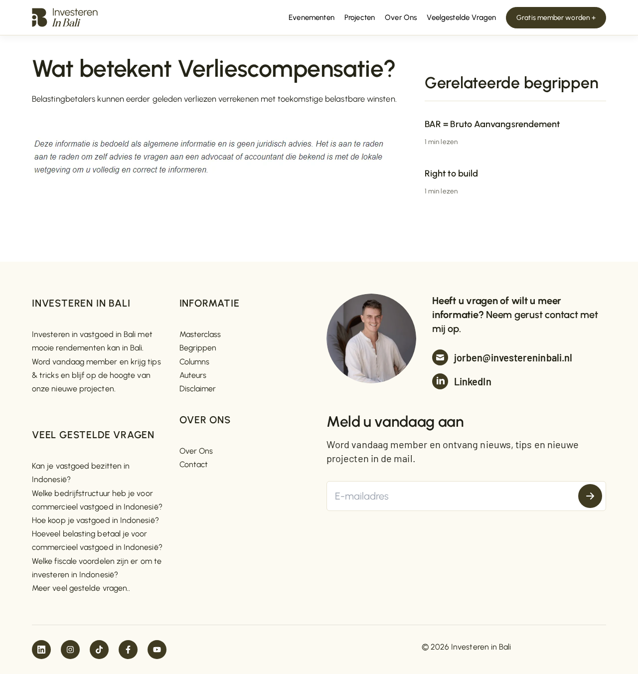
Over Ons (196, 451)
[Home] (65, 16)
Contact (193, 464)
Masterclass (200, 334)
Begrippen (198, 347)
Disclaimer (197, 388)
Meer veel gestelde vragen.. (81, 588)
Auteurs (193, 375)
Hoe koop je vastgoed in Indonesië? (95, 520)
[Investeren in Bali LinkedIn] (41, 649)
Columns (194, 361)
